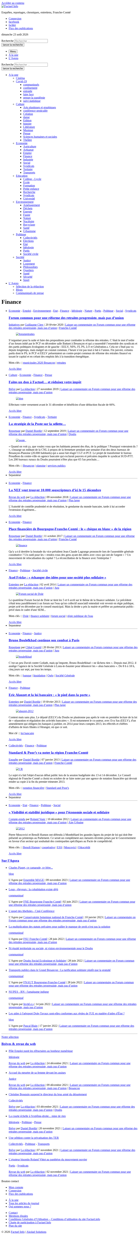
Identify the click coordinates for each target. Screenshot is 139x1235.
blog (11, 873)
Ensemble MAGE (33, 879)
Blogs (19, 289)
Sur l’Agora (10, 860)
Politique (108, 310)
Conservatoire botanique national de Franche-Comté (53, 917)
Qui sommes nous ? (20, 1206)
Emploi (27, 310)
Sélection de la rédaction (30, 286)
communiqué (16, 895)
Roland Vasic (37, 819)
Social (119, 310)
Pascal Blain (30, 1025)
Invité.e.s (28, 1004)
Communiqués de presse (30, 293)
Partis (98, 310)
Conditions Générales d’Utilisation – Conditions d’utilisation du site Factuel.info (54, 1219)
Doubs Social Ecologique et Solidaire (44, 960)
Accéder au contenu (12, 3)
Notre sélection (10, 1037)
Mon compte (16, 1187)
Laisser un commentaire (72, 919)
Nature (88, 310)
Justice (38, 633)
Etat (55, 310)
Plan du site (15, 1225)
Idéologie (76, 310)
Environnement (42, 310)
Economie (14, 310)
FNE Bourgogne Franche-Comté (42, 901)
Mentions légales (18, 1215)
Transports (44, 1143)
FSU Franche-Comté (35, 938)
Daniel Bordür (34, 430)
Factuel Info (18, 1231)
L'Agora (13, 58)
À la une (13, 1200)
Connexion (15, 18)
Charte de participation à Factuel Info (30, 1222)
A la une (13, 54)
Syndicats (130, 310)
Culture (13, 375)
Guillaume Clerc (34, 324)
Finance (64, 310)
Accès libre (15, 368)
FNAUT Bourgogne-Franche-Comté (44, 982)
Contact (13, 1212)
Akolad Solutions (36, 1231)
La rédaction (28, 389)
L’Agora (13, 283)
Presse (48, 375)
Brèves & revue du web (18, 1044)
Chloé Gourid (33, 647)
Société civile (40, 570)
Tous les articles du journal (24, 1203)
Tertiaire (52, 416)
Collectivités (16, 745)
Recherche (7, 40)
